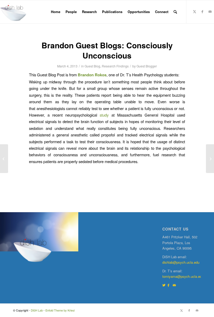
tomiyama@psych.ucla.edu (183, 276)
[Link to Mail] (210, 11)
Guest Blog (92, 66)
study (104, 115)
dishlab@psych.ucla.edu (180, 262)
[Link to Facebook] (202, 11)
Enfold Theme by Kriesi (60, 310)
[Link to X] (194, 11)
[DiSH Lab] (13, 11)
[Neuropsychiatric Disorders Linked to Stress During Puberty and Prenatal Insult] (4, 158)
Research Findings (115, 66)
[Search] (175, 11)
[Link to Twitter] (163, 285)
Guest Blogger (146, 66)
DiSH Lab (37, 310)
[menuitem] (55, 11)
